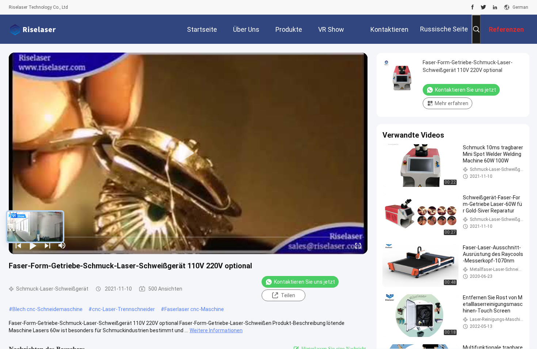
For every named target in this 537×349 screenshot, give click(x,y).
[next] (47, 245)
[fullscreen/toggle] (358, 245)
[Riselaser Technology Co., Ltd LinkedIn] (495, 7)
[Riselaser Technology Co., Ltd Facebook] (472, 7)
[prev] (18, 245)
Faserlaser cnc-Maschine (194, 309)
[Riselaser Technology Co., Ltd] (32, 29)
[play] (188, 153)
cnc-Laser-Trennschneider (123, 309)
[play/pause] (33, 245)
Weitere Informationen (216, 330)
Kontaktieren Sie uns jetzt (304, 282)
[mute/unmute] (62, 245)
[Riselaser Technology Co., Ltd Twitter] (483, 7)
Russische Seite (444, 29)
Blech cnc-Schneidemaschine (47, 309)
